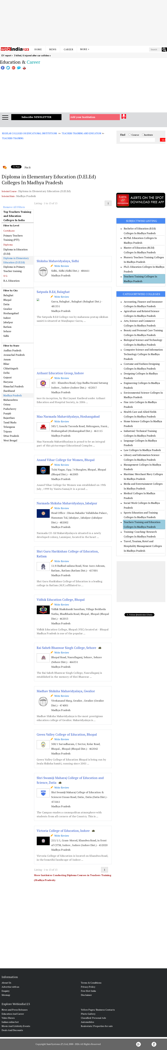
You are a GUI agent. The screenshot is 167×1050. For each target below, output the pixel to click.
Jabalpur (8, 322)
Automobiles (87, 1021)
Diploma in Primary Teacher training (14, 269)
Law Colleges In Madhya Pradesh (142, 450)
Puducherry (9, 408)
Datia (6, 304)
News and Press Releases (15, 1009)
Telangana (9, 426)
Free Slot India (88, 990)
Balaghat (8, 295)
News (52, 49)
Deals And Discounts (12, 1030)
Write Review (61, 266)
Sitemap (6, 994)
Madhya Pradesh (12, 395)
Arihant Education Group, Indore (60, 373)
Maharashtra (10, 399)
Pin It (27, 167)
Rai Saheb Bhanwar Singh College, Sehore (66, 648)
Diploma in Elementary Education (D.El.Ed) (16, 260)
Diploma (8, 244)
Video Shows (8, 1017)
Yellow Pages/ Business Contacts (98, 1009)
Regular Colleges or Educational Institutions (29, 133)
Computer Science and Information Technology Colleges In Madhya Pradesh (143, 354)
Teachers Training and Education (81, 133)
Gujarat (7, 377)
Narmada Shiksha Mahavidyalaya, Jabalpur (67, 503)
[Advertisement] (83, 23)
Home (38, 49)
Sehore (7, 331)
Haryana (8, 381)
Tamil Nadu (9, 422)
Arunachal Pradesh (14, 354)
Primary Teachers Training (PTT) (13, 237)
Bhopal (7, 299)
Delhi (6, 372)
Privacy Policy (88, 986)
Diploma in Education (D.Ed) (15, 251)
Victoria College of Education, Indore (63, 831)
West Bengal (10, 440)
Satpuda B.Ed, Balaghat (53, 292)
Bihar (6, 363)
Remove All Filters (14, 207)
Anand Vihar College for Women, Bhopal (66, 460)
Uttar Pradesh (11, 435)
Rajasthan (9, 417)
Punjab (7, 413)
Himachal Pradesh (13, 386)
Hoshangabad (11, 313)
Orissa (6, 404)
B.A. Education (11, 280)
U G (5, 275)
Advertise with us (10, 986)
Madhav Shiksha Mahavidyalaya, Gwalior (66, 691)
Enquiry (5, 990)
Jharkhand (9, 390)
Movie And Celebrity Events (16, 1026)
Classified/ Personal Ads (93, 1017)
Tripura (7, 431)
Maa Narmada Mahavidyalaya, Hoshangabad (68, 416)
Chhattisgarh (10, 368)
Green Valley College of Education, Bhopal (67, 734)
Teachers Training (12, 138)
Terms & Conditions (91, 982)
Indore (7, 317)
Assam (7, 359)
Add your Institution (82, 117)
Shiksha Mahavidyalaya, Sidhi (58, 261)
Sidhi (6, 335)
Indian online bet (10, 1021)
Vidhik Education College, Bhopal (61, 599)
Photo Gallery (88, 1013)
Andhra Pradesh (12, 350)
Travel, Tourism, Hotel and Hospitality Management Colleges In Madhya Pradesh (143, 546)
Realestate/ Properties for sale (97, 1026)
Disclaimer (86, 994)
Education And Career (13, 1013)
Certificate (9, 230)
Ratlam (7, 326)
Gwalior (7, 308)
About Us (6, 982)
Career (68, 49)
